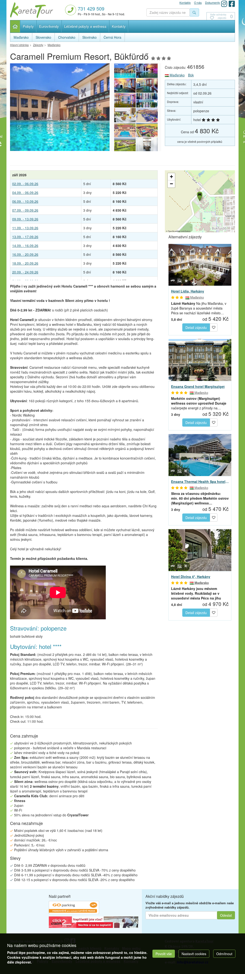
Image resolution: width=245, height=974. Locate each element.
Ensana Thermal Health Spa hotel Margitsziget (200, 481)
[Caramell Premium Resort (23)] (147, 85)
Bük (191, 75)
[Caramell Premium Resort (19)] (147, 115)
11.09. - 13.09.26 (25, 227)
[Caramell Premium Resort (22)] (125, 100)
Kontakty (119, 26)
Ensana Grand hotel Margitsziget (198, 386)
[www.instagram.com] (224, 3)
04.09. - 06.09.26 (25, 192)
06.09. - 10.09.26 (25, 201)
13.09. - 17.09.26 (25, 236)
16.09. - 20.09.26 (25, 254)
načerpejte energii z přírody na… (198, 403)
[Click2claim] (93, 922)
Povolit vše (164, 953)
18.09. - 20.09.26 (25, 263)
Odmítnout (224, 953)
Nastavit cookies (194, 953)
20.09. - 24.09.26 (25, 272)
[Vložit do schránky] (213, 327)
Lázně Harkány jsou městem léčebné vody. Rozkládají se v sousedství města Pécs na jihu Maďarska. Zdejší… (196, 593)
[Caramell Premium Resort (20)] (125, 115)
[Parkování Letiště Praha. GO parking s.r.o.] (74, 908)
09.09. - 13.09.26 (25, 219)
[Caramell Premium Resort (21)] (147, 100)
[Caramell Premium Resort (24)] (125, 85)
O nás (198, 2)
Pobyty (28, 26)
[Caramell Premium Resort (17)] (147, 130)
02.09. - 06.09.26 (25, 183)
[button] (199, 195)
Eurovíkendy (49, 26)
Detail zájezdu (196, 327)
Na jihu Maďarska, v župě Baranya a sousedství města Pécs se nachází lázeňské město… (198, 308)
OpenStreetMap (174, 231)
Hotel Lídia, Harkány (187, 291)
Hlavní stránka (15, 26)
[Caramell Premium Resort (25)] (147, 70)
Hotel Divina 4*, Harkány (190, 576)
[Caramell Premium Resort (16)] (125, 144)
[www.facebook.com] (232, 3)
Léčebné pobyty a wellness (85, 26)
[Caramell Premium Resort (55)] (147, 144)
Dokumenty (212, 2)
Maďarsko (177, 75)
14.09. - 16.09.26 (25, 245)
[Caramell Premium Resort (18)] (125, 130)
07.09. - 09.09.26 (25, 210)
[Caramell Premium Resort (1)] (75, 107)
